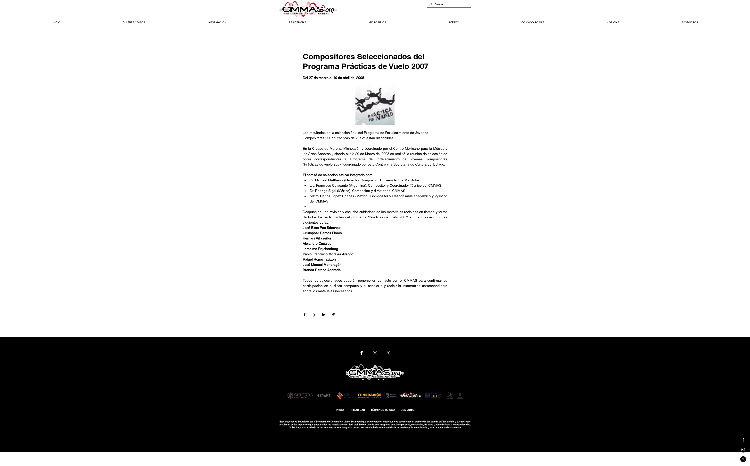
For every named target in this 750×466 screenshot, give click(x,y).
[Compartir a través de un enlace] (333, 314)
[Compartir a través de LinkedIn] (324, 314)
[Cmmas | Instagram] (743, 450)
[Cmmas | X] (743, 459)
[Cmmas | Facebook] (743, 440)
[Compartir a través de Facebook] (304, 314)
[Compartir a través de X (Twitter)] (314, 314)
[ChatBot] (459, 9)
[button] (217, 22)
